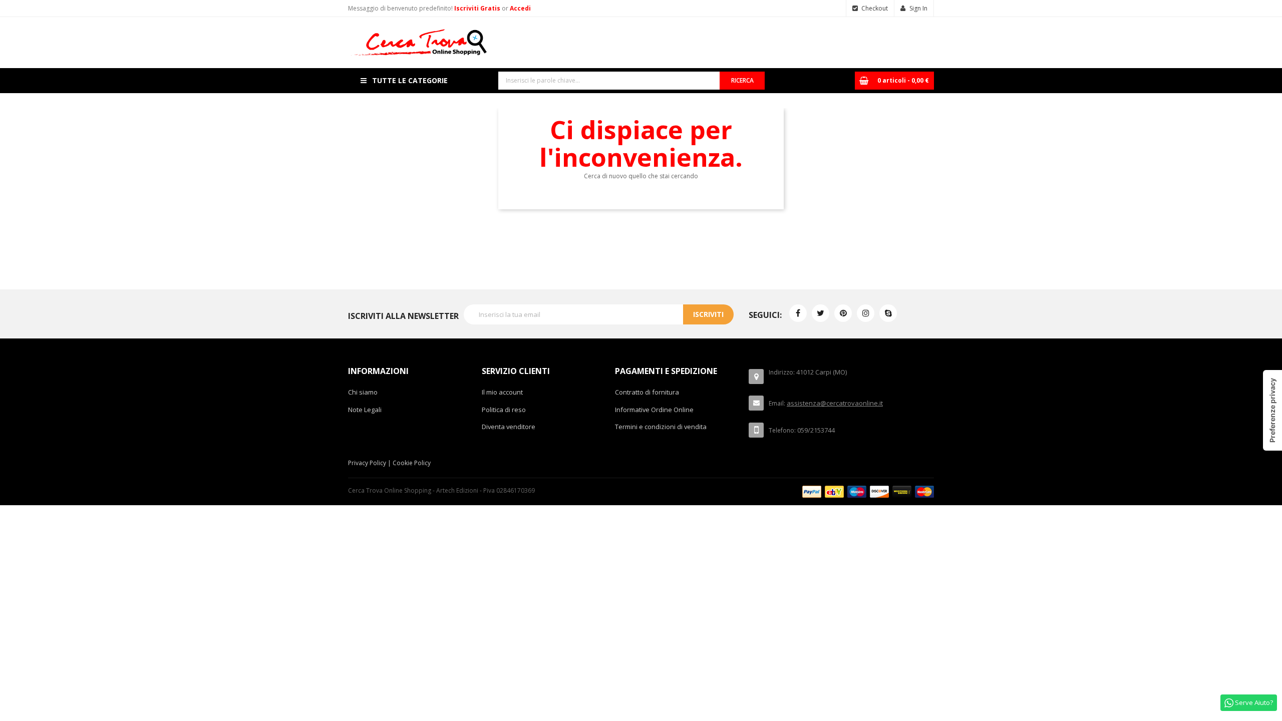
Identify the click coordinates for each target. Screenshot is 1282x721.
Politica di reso (504, 409)
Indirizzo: (782, 372)
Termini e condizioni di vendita (661, 426)
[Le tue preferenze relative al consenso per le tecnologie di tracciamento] (1272, 410)
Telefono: (782, 430)
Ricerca (742, 80)
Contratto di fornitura (647, 392)
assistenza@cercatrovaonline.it (835, 403)
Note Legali (365, 409)
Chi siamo (363, 392)
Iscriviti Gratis (478, 8)
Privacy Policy (367, 463)
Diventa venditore (508, 426)
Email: (777, 403)
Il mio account (502, 392)
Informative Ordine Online (654, 409)
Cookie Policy (412, 463)
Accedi (520, 8)
